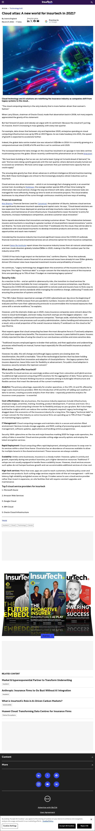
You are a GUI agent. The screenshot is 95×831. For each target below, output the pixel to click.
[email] (37, 21)
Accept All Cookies (66, 826)
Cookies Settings (10, 826)
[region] (47, 823)
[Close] (91, 819)
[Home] (47, 2)
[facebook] (34, 21)
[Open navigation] (3, 2)
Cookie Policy (48, 821)
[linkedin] (28, 21)
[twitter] (31, 21)
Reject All (84, 826)
